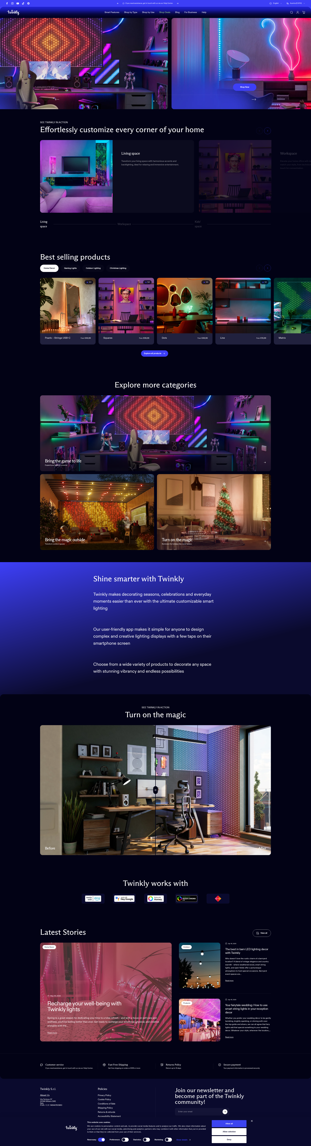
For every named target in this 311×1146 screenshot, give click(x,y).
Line (222, 338)
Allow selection (229, 1132)
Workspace (124, 225)
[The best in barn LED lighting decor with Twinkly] (199, 965)
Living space (44, 224)
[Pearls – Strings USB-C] (68, 305)
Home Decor (49, 947)
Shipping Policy (105, 1108)
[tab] (49, 268)
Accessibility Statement (109, 1116)
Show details (181, 1140)
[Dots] (184, 305)
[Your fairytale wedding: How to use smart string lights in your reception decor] (199, 1020)
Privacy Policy (104, 1095)
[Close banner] (252, 1121)
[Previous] (118, 3)
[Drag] (155, 790)
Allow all (229, 1124)
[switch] (125, 1140)
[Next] (177, 3)
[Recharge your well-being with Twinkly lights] (106, 992)
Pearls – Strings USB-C (57, 338)
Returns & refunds (106, 1112)
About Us (45, 1095)
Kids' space (199, 224)
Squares (107, 338)
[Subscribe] (225, 1111)
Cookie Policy (104, 1100)
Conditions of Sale (106, 1104)
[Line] (243, 305)
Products (186, 1003)
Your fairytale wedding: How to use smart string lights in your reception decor (246, 1009)
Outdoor (186, 947)
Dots (164, 338)
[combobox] (275, 3)
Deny (229, 1139)
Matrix (282, 338)
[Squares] (126, 305)
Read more (52, 1033)
